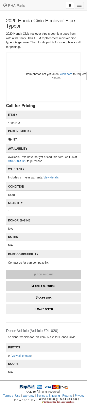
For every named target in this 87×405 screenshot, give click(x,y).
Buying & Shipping (48, 395)
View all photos (21, 355)
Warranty (28, 395)
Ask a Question (44, 286)
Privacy (79, 395)
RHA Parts (16, 5)
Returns (67, 395)
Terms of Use (11, 395)
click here (66, 74)
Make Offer (44, 309)
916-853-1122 (17, 161)
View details (51, 177)
